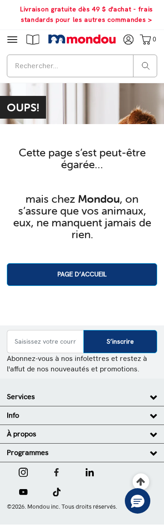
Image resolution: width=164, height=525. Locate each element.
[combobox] (82, 66)
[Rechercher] (146, 65)
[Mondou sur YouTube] (23, 491)
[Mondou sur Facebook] (56, 471)
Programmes (28, 452)
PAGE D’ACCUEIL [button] (82, 274)
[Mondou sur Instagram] (23, 471)
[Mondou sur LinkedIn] (90, 471)
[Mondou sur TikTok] (57, 491)
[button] (32, 39)
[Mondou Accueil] (82, 39)
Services (21, 396)
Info (13, 415)
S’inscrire (120, 341)
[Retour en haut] (141, 482)
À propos (21, 434)
